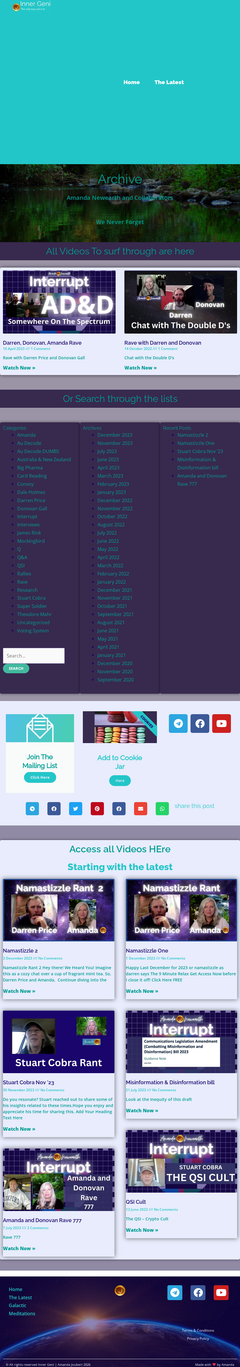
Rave (22, 581)
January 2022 (111, 581)
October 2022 (112, 516)
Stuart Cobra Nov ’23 (200, 451)
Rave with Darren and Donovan (162, 343)
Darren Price (31, 500)
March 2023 (110, 475)
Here (120, 780)
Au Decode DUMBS (38, 451)
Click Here (40, 777)
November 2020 (115, 671)
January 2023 (111, 492)
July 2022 (107, 532)
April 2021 (108, 646)
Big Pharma (30, 467)
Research (27, 590)
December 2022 (114, 500)
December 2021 (114, 590)
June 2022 (108, 540)
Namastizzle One (196, 443)
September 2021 (115, 614)
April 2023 (108, 467)
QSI (21, 565)
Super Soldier (32, 606)
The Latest (169, 82)
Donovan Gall (32, 508)
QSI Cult (136, 1202)
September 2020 (115, 679)
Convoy (25, 483)
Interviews (28, 524)
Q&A (22, 557)
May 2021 (107, 638)
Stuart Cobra (31, 597)
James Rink (29, 532)
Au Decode (29, 443)
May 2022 (107, 549)
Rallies (24, 573)
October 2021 (112, 606)
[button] (32, 808)
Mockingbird (31, 540)
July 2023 (107, 451)
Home (132, 82)
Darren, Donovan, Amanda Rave (42, 343)
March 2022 (110, 565)
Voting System (33, 630)
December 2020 (114, 663)
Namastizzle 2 (192, 434)
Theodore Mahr (34, 614)
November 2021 (115, 597)
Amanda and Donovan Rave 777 (42, 1220)
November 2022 (115, 508)
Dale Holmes (31, 492)
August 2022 (111, 524)
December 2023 (114, 434)
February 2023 (113, 483)
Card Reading (32, 475)
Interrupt (27, 516)
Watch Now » (19, 368)
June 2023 (108, 459)
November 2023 (115, 443)
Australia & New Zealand (44, 459)
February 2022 (113, 573)
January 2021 (111, 655)
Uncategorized (33, 622)
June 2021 (108, 630)
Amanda (26, 434)
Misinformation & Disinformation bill (170, 1082)
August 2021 (111, 622)
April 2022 (108, 557)
